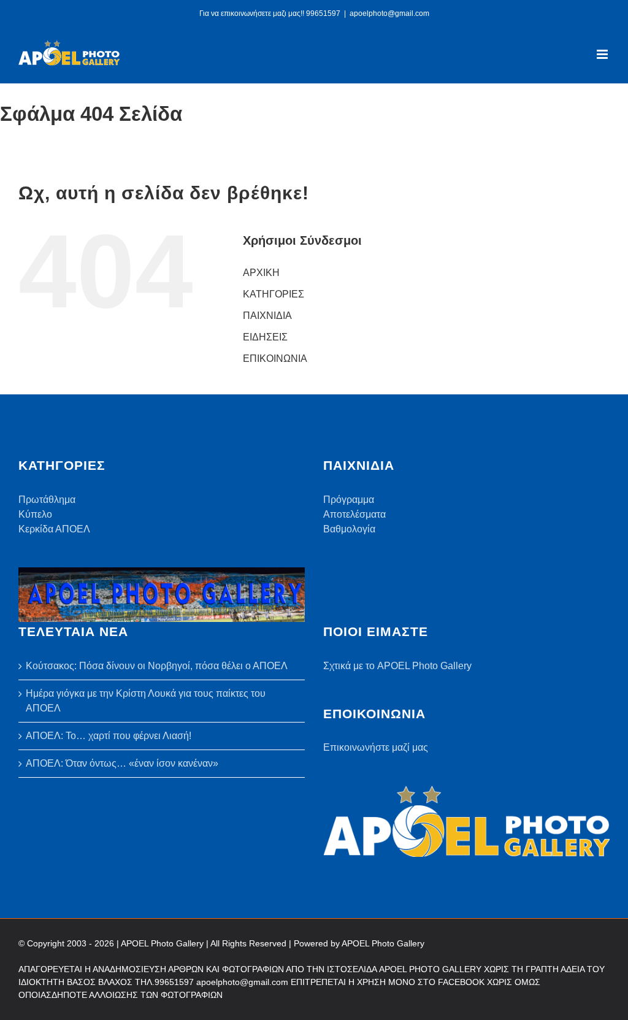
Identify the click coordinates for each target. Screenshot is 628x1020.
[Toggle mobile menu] (603, 54)
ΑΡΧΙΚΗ (261, 272)
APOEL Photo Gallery (383, 943)
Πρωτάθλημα (46, 499)
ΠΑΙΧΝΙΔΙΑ (267, 315)
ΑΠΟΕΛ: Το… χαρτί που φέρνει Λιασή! (108, 735)
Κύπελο (35, 514)
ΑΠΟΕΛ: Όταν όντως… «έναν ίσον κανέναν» (122, 763)
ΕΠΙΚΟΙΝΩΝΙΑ (275, 358)
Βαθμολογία (349, 529)
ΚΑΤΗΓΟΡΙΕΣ (273, 294)
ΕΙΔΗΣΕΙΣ (265, 337)
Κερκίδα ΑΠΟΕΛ (54, 529)
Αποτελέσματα (354, 514)
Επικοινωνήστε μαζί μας (375, 747)
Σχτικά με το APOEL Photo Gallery (397, 666)
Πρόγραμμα (348, 499)
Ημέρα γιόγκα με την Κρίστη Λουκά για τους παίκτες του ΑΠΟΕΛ (146, 700)
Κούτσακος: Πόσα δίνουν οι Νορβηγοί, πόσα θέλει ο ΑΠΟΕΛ (157, 666)
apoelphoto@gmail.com (389, 13)
